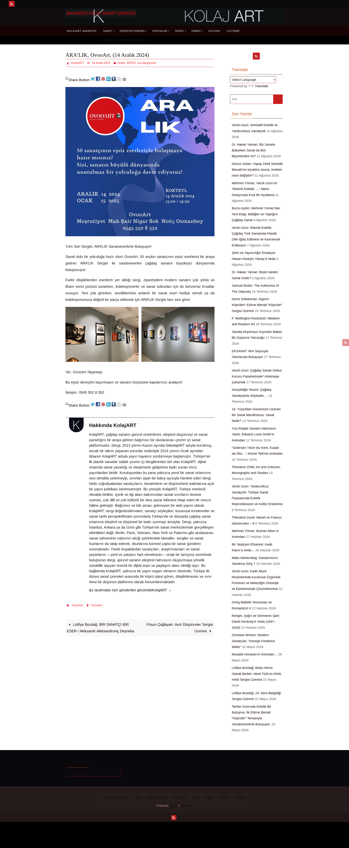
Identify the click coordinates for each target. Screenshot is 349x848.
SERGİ (284, 3)
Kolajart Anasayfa (210, 3)
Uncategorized (146, 62)
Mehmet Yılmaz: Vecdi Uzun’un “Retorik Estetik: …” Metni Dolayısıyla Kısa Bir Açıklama (254, 189)
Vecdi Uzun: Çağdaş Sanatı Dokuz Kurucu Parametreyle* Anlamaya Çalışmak (257, 376)
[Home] (68, 40)
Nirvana (173, 805)
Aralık (93, 40)
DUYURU (310, 3)
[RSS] (12, 4)
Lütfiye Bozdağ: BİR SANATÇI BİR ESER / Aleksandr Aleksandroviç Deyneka (100, 627)
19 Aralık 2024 (101, 62)
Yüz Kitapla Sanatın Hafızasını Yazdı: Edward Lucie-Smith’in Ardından (254, 434)
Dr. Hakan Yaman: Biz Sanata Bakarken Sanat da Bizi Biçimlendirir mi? (253, 150)
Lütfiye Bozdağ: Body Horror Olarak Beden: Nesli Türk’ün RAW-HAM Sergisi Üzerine (257, 673)
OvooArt (77, 605)
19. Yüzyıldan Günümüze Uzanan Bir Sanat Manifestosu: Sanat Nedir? (256, 415)
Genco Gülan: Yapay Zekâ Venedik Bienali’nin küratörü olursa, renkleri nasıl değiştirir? (257, 169)
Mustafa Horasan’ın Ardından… (254, 654)
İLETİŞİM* (325, 3)
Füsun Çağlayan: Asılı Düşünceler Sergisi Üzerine (180, 627)
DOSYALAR (270, 3)
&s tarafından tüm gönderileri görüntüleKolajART (130, 590)
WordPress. (186, 805)
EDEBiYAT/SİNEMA (249, 3)
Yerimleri (96, 605)
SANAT (230, 3)
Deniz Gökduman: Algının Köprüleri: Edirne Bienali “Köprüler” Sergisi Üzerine (257, 305)
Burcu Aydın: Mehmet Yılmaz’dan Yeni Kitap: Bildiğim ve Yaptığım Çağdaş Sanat (256, 214)
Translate (261, 86)
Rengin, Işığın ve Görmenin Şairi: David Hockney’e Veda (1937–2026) (256, 621)
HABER (297, 3)
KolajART (77, 62)
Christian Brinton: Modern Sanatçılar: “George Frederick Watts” (253, 641)
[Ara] (278, 99)
